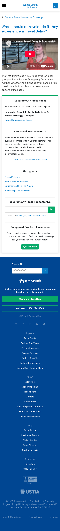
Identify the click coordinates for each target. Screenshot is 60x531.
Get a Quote (30, 338)
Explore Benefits (30, 358)
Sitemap (54, 517)
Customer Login (30, 450)
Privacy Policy (35, 517)
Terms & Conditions (11, 517)
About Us (30, 382)
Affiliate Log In (30, 469)
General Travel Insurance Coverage (24, 17)
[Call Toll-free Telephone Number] (55, 5)
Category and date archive (31, 216)
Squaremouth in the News (19, 186)
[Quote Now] (45, 271)
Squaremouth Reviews (30, 412)
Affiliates (30, 464)
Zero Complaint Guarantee (30, 407)
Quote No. (18, 264)
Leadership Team (30, 387)
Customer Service (30, 435)
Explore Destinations (30, 363)
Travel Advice (30, 430)
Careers (30, 397)
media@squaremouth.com (19, 120)
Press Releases (13, 177)
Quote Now (30, 246)
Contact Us (30, 402)
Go (51, 209)
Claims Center (30, 440)
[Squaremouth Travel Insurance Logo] (30, 5)
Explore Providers (30, 348)
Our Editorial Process (30, 417)
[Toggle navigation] (4, 5)
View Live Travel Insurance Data (30, 160)
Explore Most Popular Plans (30, 368)
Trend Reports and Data (17, 190)
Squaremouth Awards (16, 182)
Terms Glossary (30, 445)
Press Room (30, 392)
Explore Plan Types (30, 343)
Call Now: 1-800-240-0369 (30, 308)
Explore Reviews (30, 353)
